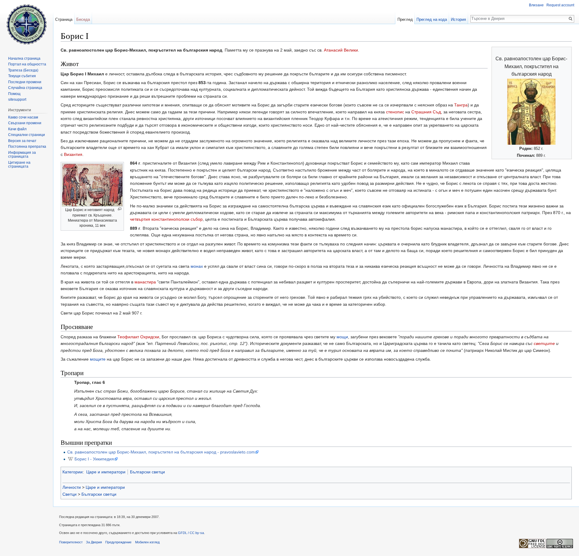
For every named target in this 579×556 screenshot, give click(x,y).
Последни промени (24, 82)
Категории (72, 471)
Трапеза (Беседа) (23, 70)
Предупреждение (118, 542)
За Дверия (94, 542)
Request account (560, 5)
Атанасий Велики (341, 50)
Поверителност (71, 542)
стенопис (395, 111)
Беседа (83, 19)
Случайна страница (25, 88)
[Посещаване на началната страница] (26, 24)
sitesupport (17, 99)
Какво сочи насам (23, 117)
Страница (63, 19)
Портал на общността (27, 64)
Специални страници (26, 135)
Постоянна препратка (27, 146)
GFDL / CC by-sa (191, 533)
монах (197, 266)
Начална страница (24, 58)
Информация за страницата (22, 154)
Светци (69, 494)
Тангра (461, 105)
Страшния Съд (426, 111)
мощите (98, 359)
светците (544, 343)
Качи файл (17, 129)
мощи (342, 336)
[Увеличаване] (119, 209)
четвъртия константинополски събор (166, 219)
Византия (73, 154)
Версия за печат (22, 141)
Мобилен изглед (147, 542)
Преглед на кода (431, 19)
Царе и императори (105, 471)
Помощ (14, 94)
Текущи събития (22, 76)
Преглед (405, 19)
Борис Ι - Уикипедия (94, 458)
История (458, 19)
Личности (71, 487)
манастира (145, 282)
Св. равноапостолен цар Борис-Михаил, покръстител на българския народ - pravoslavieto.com (161, 452)
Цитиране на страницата (19, 164)
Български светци (147, 471)
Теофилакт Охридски (138, 336)
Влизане (536, 5)
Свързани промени (24, 123)
